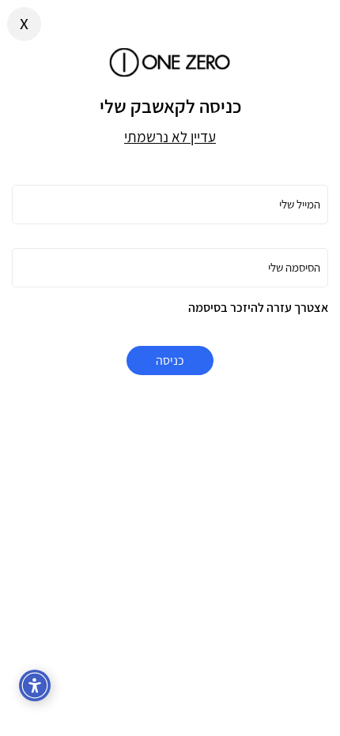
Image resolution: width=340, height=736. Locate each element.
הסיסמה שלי (294, 267)
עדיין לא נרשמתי (170, 136)
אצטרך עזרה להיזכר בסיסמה (258, 307)
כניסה (170, 360)
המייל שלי (299, 204)
